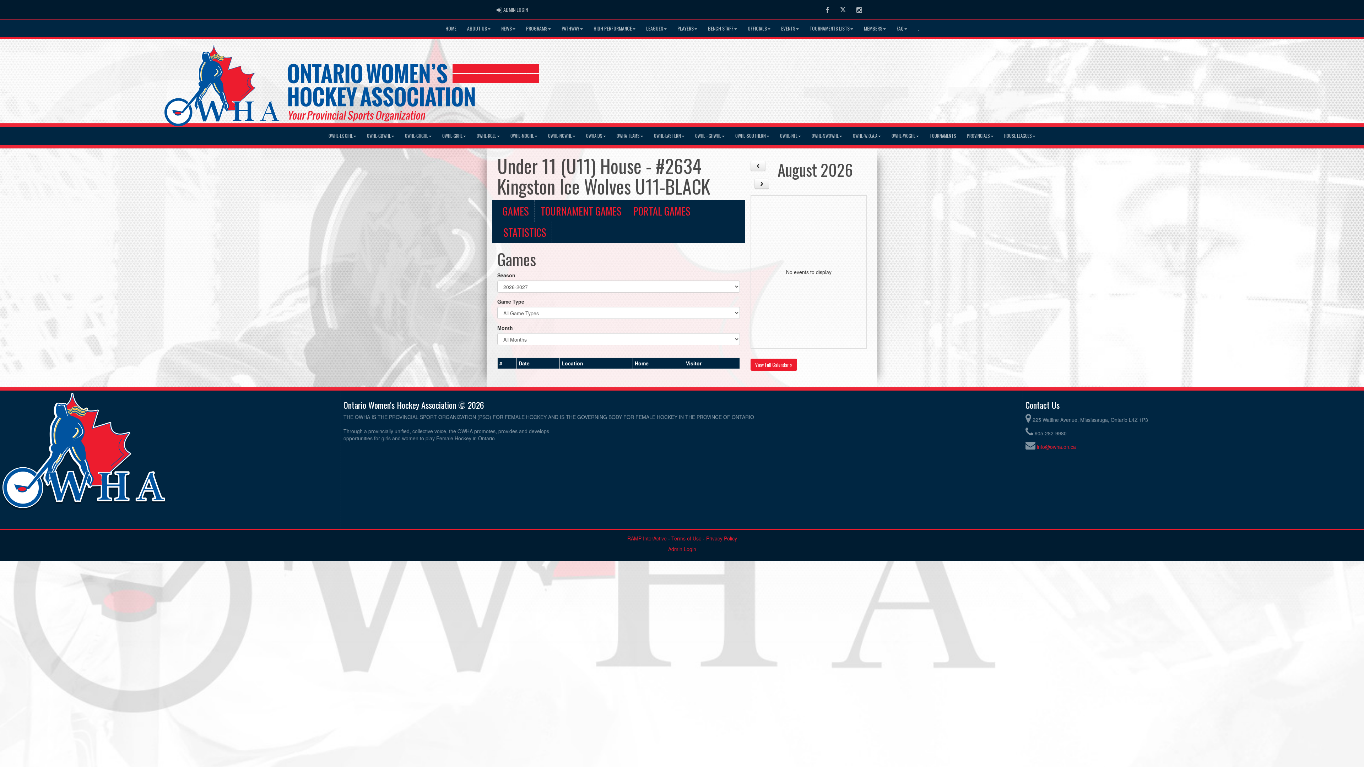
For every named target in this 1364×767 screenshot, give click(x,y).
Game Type (510, 301)
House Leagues (1018, 135)
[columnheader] (507, 363)
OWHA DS (594, 135)
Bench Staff (721, 28)
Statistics (524, 232)
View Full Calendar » (773, 364)
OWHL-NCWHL (560, 135)
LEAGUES (654, 28)
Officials (757, 28)
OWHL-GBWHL (379, 135)
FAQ (900, 28)
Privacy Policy (721, 538)
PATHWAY (570, 28)
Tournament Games (581, 210)
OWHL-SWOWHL (825, 135)
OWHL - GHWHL (708, 135)
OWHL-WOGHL (903, 135)
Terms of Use (686, 538)
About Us (477, 28)
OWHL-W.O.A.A (865, 135)
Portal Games (662, 210)
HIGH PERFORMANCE (613, 28)
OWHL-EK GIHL (341, 135)
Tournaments (943, 135)
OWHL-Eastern (667, 135)
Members (873, 28)
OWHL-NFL (788, 135)
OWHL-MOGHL (522, 135)
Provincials (978, 135)
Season (506, 275)
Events (788, 28)
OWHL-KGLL (486, 135)
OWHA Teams (628, 135)
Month (505, 327)
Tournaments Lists (830, 28)
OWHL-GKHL (452, 135)
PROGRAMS (536, 28)
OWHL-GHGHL (416, 135)
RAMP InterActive (647, 538)
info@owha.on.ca (1056, 446)
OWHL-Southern (750, 135)
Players (685, 28)
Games (516, 210)
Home (450, 28)
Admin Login (682, 549)
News (506, 28)
